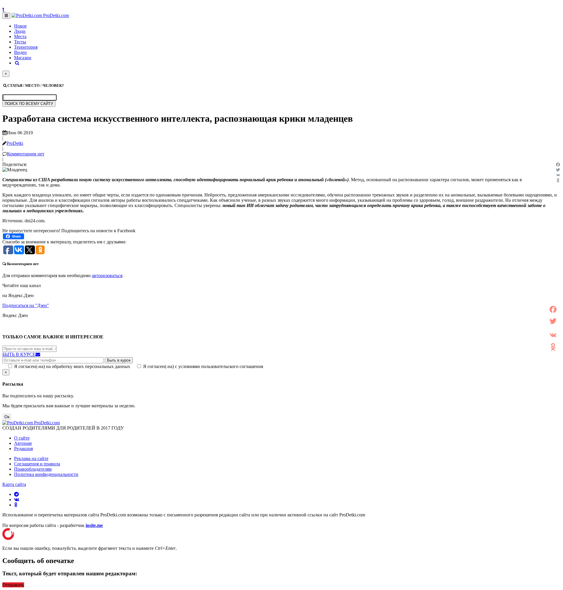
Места (20, 36)
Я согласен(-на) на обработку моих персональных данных (72, 366)
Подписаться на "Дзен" (25, 305)
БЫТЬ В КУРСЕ (18, 354)
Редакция (23, 448)
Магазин (22, 57)
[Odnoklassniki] (558, 180)
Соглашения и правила (37, 463)
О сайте (22, 437)
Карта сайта (14, 484)
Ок (6, 416)
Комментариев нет (25, 153)
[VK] (558, 175)
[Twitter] (558, 169)
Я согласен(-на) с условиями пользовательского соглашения (203, 366)
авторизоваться (107, 275)
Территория (26, 47)
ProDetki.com (55, 15)
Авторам (23, 443)
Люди (20, 31)
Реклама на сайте (31, 458)
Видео (20, 52)
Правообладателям (33, 469)
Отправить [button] (13, 584)
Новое (20, 25)
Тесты (20, 41)
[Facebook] (558, 164)
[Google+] (553, 328)
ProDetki (14, 143)
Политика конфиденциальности (46, 474)
